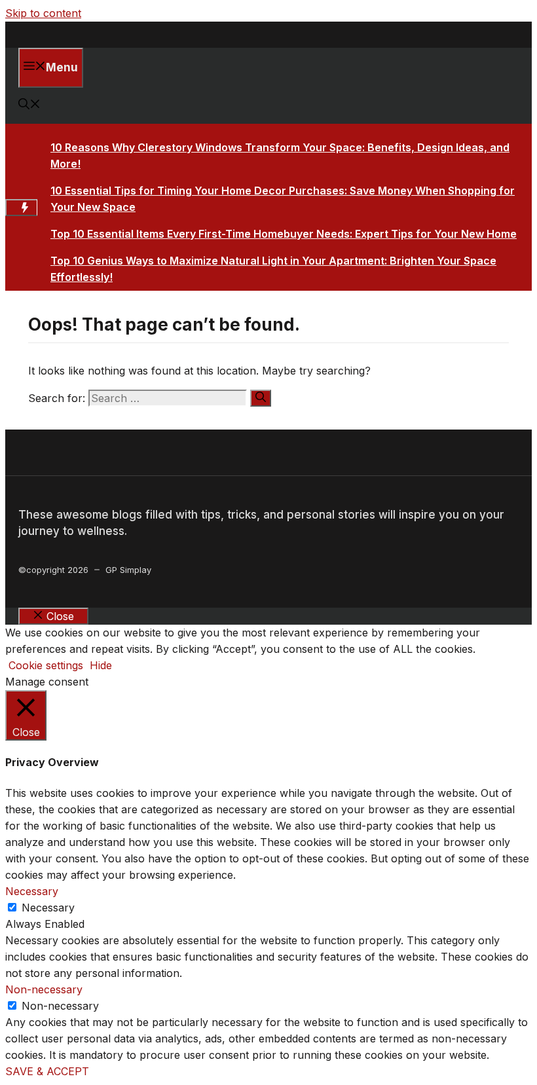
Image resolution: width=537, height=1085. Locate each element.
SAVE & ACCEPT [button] (47, 1071)
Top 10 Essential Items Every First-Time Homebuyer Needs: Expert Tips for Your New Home (283, 233)
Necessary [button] (31, 891)
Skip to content (43, 13)
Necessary (48, 907)
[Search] (260, 398)
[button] (29, 105)
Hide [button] (101, 665)
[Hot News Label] (21, 207)
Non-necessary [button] (44, 989)
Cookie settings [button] (46, 665)
